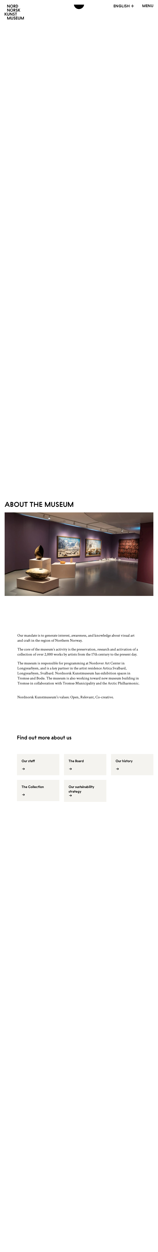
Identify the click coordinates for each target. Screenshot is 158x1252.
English (121, 6)
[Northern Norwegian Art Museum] (14, 12)
